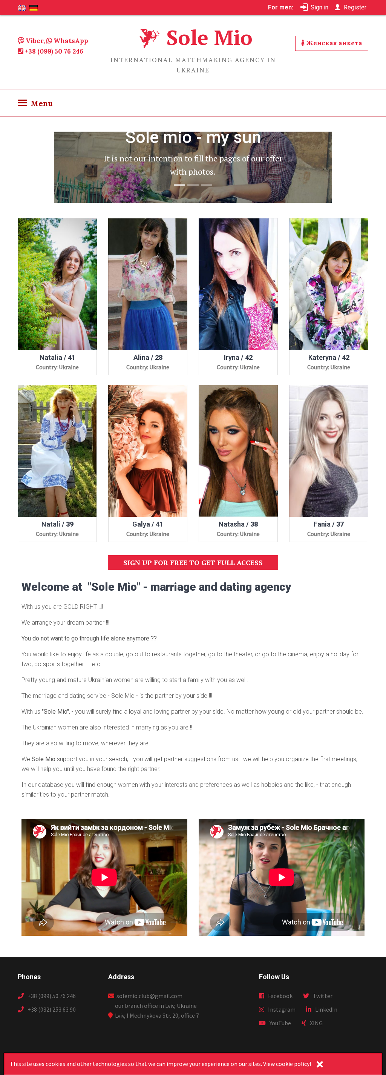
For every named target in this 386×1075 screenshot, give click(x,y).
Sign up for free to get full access (193, 562)
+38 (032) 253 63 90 (52, 1009)
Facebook (280, 996)
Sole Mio (209, 37)
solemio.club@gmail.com (148, 996)
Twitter (322, 996)
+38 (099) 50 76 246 (53, 51)
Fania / (329, 524)
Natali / (57, 524)
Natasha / (238, 524)
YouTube (280, 1023)
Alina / (147, 357)
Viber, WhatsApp (56, 41)
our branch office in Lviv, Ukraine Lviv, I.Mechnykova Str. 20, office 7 (157, 1010)
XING (316, 1023)
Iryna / (238, 357)
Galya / (147, 524)
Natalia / (57, 357)
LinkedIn (326, 1009)
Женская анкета (333, 43)
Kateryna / (328, 357)
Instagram (282, 1009)
